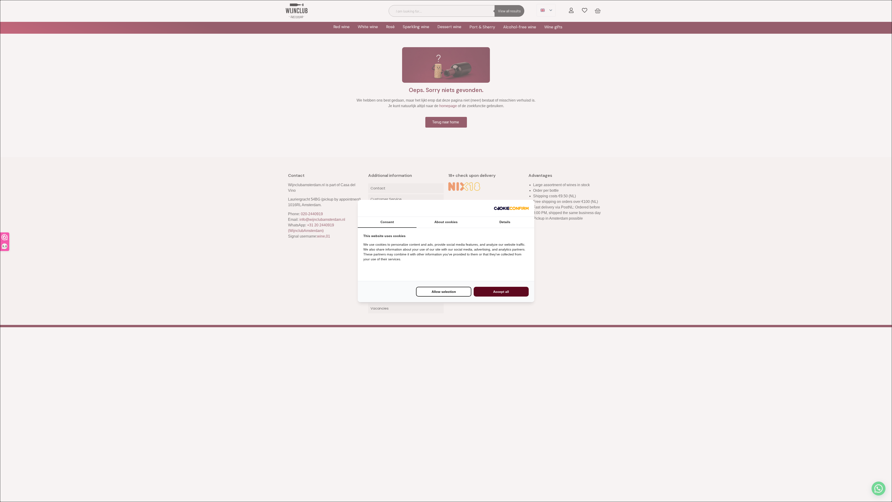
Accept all (501, 292)
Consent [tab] (387, 222)
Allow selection (444, 292)
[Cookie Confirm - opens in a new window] (511, 208)
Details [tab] (504, 222)
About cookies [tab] (446, 222)
